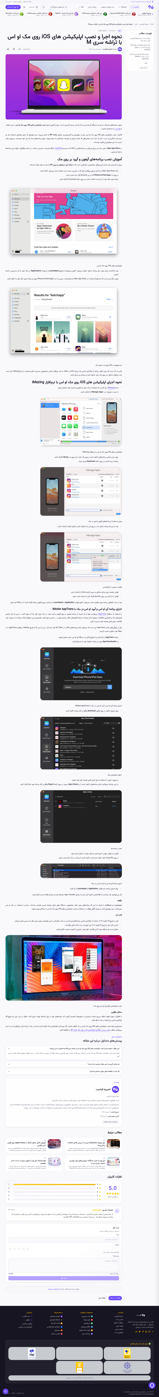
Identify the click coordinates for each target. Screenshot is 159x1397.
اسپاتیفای (87, 1323)
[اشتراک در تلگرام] (13, 49)
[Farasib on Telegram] (143, 1332)
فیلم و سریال (55, 1334)
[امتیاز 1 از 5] (10, 1249)
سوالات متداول (27, 2)
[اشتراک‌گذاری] (7, 49)
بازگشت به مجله (115, 1298)
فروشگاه (123, 7)
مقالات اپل (102, 1298)
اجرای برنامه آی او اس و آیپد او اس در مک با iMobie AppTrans (139, 56)
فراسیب (136, 7)
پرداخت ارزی (92, 7)
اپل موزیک (86, 1320)
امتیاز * (116, 1245)
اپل (136, 24)
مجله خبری (119, 1326)
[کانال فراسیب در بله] (139, 1332)
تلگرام (28, 1320)
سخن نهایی (143, 67)
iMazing (111, 387)
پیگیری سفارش (17, 2)
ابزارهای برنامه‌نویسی (53, 1327)
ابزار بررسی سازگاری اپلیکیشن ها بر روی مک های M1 (90, 1030)
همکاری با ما (119, 1332)
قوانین (13, 1393)
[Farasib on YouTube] (136, 1332)
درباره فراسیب (118, 1316)
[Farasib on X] (153, 1332)
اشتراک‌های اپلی (55, 1320)
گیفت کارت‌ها (55, 1323)
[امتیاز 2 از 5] (15, 1249)
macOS (58, 148)
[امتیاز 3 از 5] (19, 1249)
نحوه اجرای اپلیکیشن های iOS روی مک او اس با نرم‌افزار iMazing (140, 47)
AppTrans (102, 614)
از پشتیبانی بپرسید (54, 1289)
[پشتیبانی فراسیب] (5, 1391)
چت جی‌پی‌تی (86, 1316)
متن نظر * (116, 1256)
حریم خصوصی (20, 1393)
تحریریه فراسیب (107, 49)
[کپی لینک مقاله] (19, 49)
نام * (117, 1235)
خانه (152, 24)
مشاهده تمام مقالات (110, 1122)
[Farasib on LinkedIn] (146, 1332)
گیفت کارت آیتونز (84, 1330)
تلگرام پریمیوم (85, 1327)
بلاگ (82, 7)
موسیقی (57, 1330)
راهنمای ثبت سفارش (25, 1327)
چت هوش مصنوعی (107, 7)
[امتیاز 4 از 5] (23, 1249)
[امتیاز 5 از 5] (28, 1249)
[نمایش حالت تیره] (24, 7)
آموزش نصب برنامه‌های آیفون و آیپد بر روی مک (140, 39)
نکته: (145, 63)
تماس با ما (8, 2)
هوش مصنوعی (55, 1316)
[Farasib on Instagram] (149, 1332)
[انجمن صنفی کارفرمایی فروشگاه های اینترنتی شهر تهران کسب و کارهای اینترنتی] (127, 1367)
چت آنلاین (26, 1316)
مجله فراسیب (144, 24)
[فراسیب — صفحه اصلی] (151, 7)
